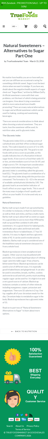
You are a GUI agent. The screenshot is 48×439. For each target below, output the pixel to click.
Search (10, 426)
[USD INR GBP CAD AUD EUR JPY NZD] (14, 26)
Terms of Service (22, 429)
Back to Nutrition (26, 331)
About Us (19, 426)
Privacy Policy (33, 426)
